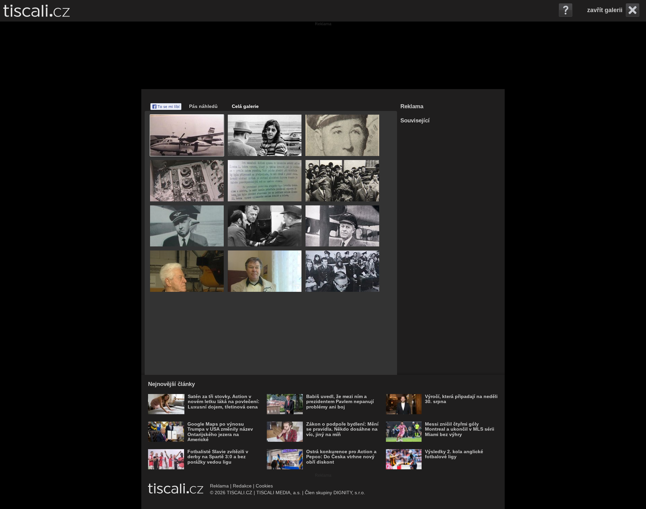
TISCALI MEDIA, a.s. (278, 492)
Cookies (264, 485)
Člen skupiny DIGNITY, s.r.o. (335, 492)
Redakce (242, 485)
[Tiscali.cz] (36, 11)
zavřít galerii (604, 10)
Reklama (219, 485)
